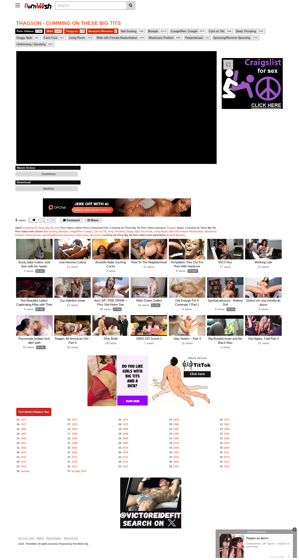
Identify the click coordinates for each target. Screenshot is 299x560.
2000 (176, 443)
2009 (125, 452)
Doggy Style (28, 37)
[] (130, 5)
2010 (176, 452)
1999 (125, 443)
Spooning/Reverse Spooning (235, 37)
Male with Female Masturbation (120, 37)
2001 (227, 443)
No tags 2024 (79, 471)
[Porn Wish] (38, 5)
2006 (227, 447)
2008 (74, 452)
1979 (125, 424)
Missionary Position (165, 37)
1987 (23, 433)
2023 (74, 466)
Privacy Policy (53, 538)
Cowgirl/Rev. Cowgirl (187, 31)
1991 (227, 433)
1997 (23, 443)
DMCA (40, 538)
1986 (227, 429)
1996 (227, 438)
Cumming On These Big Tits (38, 227)
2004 (125, 447)
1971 (23, 419)
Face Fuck (54, 37)
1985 (176, 429)
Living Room (80, 37)
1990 (176, 433)
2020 (176, 461)
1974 (125, 419)
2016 (227, 457)
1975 (176, 419)
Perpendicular (197, 37)
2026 (227, 466)
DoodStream (48, 174)
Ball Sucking (132, 31)
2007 (23, 452)
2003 (74, 447)
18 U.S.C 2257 (26, 538)
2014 (125, 457)
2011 (226, 452)
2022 (23, 466)
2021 (227, 461)
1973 (74, 419)
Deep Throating (249, 31)
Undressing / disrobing (35, 44)
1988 (74, 433)
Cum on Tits (220, 31)
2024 (53, 31)
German (25, 471)
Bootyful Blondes (102, 31)
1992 (23, 438)
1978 (74, 424)
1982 (23, 429)
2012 (23, 457)
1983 (74, 429)
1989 (125, 433)
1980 (176, 424)
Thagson (75, 31)
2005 (176, 447)
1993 (74, 438)
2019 (125, 461)
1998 (74, 443)
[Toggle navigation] (19, 5)
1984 (125, 429)
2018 (74, 461)
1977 (23, 424)
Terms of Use (70, 538)
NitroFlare (48, 188)
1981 (227, 424)
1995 (176, 438)
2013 (74, 457)
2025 (176, 466)
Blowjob (157, 31)
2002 (23, 447)
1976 (227, 419)
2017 (23, 461)
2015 (176, 457)
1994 (125, 438)
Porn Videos (29, 31)
